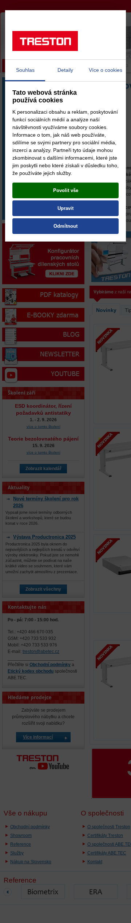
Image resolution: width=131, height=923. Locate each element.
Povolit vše (65, 190)
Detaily (65, 70)
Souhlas (25, 70)
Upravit (65, 208)
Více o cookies (105, 70)
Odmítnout (65, 226)
